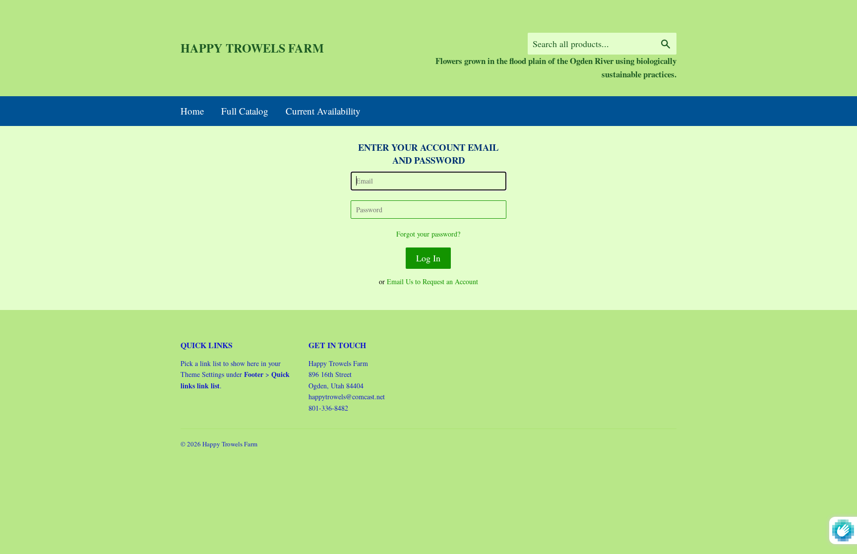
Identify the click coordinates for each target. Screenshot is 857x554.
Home (192, 111)
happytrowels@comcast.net (346, 396)
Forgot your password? (428, 234)
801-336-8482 (328, 408)
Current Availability (323, 111)
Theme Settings (202, 374)
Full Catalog (244, 111)
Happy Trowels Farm (252, 48)
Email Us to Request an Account (432, 281)
